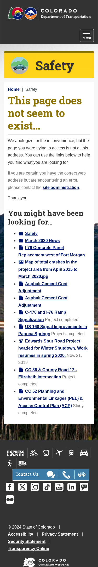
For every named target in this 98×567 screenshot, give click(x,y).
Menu (88, 36)
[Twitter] (22, 487)
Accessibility (20, 534)
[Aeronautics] (59, 453)
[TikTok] (47, 487)
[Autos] (84, 453)
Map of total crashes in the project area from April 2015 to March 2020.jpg (48, 269)
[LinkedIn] (71, 487)
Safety (31, 233)
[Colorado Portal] (47, 561)
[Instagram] (34, 487)
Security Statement (26, 541)
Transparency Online (28, 548)
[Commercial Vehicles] (22, 463)
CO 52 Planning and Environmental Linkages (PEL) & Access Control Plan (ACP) (50, 398)
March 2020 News (42, 240)
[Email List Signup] (84, 487)
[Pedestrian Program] (10, 463)
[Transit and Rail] (46, 453)
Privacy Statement (60, 534)
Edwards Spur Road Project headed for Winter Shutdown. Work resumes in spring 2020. (53, 348)
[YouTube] (59, 487)
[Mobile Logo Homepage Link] (49, 13)
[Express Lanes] (16, 453)
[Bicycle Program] (33, 453)
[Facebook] (10, 487)
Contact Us (27, 474)
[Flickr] (10, 499)
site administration (61, 187)
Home (14, 89)
